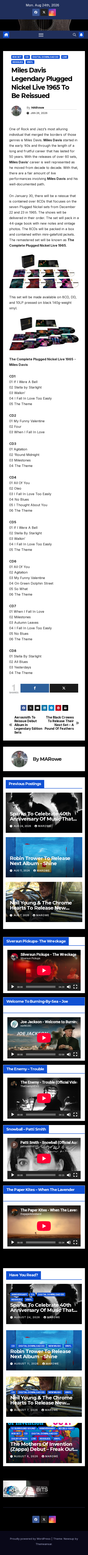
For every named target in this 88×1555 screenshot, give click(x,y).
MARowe (37, 107)
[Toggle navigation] (41, 35)
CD (27, 57)
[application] (44, 970)
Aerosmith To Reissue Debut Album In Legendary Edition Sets (28, 725)
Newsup (69, 1538)
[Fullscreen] (75, 987)
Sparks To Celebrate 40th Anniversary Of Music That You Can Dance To (41, 819)
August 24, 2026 (27, 1317)
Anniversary (19, 1294)
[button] (74, 35)
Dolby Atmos (19, 1438)
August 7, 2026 (26, 1409)
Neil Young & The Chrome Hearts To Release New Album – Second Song (41, 908)
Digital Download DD (46, 57)
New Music (55, 1346)
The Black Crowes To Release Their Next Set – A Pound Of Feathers (59, 723)
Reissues (17, 62)
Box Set (16, 57)
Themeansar (44, 1544)
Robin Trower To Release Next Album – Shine (40, 860)
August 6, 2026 (26, 1456)
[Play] (13, 987)
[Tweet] (64, 688)
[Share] (34, 688)
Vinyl (30, 62)
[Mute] (69, 987)
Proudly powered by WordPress (30, 1538)
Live (64, 57)
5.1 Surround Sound (23, 1428)
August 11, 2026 (26, 1363)
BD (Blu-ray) (66, 1428)
